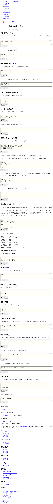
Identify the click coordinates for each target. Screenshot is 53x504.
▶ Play (2, 46)
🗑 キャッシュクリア (8, 22)
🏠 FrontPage (6, 3)
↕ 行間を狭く (6, 16)
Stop (6, 46)
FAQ (4, 421)
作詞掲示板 (5, 452)
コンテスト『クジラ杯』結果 (10, 473)
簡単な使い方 (16, 1)
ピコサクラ (5, 415)
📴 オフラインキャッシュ (9, 21)
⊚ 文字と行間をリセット (9, 18)
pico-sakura (6, 497)
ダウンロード (6, 436)
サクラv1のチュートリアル (24, 426)
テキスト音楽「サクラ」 (6, 1)
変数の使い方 (6, 409)
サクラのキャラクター (8, 478)
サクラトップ (6, 433)
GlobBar (6, 495)
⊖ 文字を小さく (6, 12)
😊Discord (5, 458)
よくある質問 (6, 443)
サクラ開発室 (6, 477)
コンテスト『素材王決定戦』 (10, 474)
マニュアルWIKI (7, 471)
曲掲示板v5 (5, 451)
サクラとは (5, 435)
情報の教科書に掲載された (10, 494)
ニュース (5, 475)
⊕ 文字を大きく (6, 11)
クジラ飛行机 (6, 484)
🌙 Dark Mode (6, 8)
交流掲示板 (5, 459)
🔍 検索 (5, 4)
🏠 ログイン (6, 6)
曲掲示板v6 (5, 449)
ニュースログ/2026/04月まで (11, 491)
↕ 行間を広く (6, 14)
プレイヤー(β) (6, 465)
